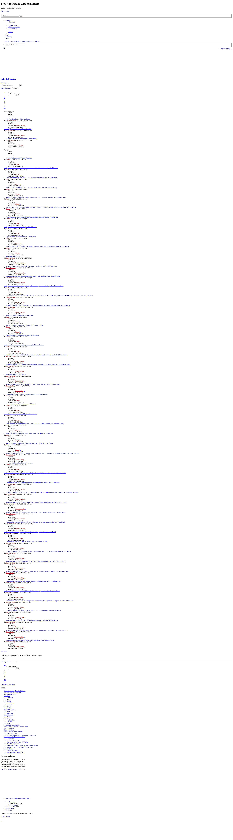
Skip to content (5, 11)
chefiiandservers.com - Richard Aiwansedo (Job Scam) (21, 414)
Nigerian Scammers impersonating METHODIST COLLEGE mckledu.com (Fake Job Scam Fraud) (35, 423)
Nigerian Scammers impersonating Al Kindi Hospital (21, 236)
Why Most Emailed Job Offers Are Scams (18, 119)
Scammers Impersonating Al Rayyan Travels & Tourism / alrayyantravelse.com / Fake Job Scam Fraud (35, 522)
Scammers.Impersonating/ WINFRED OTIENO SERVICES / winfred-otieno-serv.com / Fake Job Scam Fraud (38, 305)
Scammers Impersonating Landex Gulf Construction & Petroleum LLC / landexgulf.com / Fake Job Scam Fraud (38, 364)
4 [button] (4, 101)
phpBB (10, 813)
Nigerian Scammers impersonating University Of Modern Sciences (25, 345)
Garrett (8, 159)
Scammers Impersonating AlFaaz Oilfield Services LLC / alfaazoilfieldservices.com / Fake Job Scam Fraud (36, 630)
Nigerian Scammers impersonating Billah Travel (19, 315)
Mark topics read (5, 88)
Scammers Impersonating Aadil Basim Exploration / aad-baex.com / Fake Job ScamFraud (31, 266)
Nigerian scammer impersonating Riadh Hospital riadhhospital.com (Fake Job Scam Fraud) (32, 217)
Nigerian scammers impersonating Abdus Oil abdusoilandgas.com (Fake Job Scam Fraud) (31, 177)
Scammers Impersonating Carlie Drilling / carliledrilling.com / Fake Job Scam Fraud (30, 640)
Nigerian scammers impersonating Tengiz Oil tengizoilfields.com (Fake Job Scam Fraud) (31, 187)
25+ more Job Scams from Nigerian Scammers (19, 463)
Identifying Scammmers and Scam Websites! (18, 129)
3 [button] (4, 99)
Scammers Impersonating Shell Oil (16, 374)
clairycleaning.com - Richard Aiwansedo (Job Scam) (21, 404)
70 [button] (5, 106)
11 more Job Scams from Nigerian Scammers (19, 158)
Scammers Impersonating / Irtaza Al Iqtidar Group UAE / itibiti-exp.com (26, 541)
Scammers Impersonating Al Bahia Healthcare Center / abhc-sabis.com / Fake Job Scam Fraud (33, 276)
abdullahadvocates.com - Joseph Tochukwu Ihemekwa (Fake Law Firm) (26, 394)
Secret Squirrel (10, 140)
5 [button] (4, 103)
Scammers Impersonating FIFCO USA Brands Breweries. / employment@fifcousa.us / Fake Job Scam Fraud (37, 571)
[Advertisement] (110, 63)
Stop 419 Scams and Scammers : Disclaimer (13, 769)
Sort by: (17, 655)
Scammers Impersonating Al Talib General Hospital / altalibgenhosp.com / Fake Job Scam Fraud (33, 581)
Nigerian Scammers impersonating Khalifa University (21, 227)
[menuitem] (11, 22)
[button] (4, 91)
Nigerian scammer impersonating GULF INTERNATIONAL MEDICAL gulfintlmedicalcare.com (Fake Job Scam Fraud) (41, 207)
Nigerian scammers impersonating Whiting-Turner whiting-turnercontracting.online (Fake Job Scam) (34, 286)
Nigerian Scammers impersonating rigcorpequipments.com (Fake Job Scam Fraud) (29, 433)
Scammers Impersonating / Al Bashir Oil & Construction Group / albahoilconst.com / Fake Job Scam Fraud (36, 355)
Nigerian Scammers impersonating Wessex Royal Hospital (22, 335)
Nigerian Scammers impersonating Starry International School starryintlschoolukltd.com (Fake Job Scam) (36, 197)
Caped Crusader (10, 120)
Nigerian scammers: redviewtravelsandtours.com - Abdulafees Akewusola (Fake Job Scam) (32, 168)
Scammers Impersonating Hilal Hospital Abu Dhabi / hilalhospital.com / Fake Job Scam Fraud (33, 384)
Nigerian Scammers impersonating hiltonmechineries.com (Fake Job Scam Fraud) (29, 443)
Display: (4, 655)
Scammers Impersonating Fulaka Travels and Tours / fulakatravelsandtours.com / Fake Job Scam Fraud (35, 512)
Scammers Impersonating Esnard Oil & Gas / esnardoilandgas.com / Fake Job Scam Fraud (32, 620)
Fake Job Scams (8, 79)
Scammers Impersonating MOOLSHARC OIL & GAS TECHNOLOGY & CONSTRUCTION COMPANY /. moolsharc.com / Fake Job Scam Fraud (49, 296)
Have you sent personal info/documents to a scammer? (21, 138)
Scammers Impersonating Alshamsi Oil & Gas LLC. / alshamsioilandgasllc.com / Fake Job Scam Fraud (35, 561)
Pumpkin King (10, 258)
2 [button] (4, 98)
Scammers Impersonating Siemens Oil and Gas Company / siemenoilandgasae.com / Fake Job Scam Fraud (36, 502)
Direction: (30, 655)
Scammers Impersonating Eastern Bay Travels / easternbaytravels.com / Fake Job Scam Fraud (33, 482)
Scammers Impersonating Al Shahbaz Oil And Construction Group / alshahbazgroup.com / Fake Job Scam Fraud (38, 551)
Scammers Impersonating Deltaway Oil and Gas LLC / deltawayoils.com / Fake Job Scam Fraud (33, 610)
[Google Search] (7, 45)
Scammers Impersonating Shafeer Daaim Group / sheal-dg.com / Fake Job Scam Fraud (31, 532)
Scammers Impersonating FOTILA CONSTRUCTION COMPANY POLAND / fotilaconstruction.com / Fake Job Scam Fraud (42, 453)
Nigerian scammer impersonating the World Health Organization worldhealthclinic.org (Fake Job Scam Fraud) (37, 246)
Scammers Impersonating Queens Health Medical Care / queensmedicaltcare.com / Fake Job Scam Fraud (36, 473)
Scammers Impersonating (13, 256)
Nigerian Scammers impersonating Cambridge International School (25, 325)
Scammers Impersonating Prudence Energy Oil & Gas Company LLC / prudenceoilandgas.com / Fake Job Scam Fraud (40, 601)
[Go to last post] (25, 125)
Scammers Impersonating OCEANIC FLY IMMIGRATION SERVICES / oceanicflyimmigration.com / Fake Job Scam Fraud (42, 492)
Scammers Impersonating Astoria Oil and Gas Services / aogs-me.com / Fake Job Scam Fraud (33, 591)
